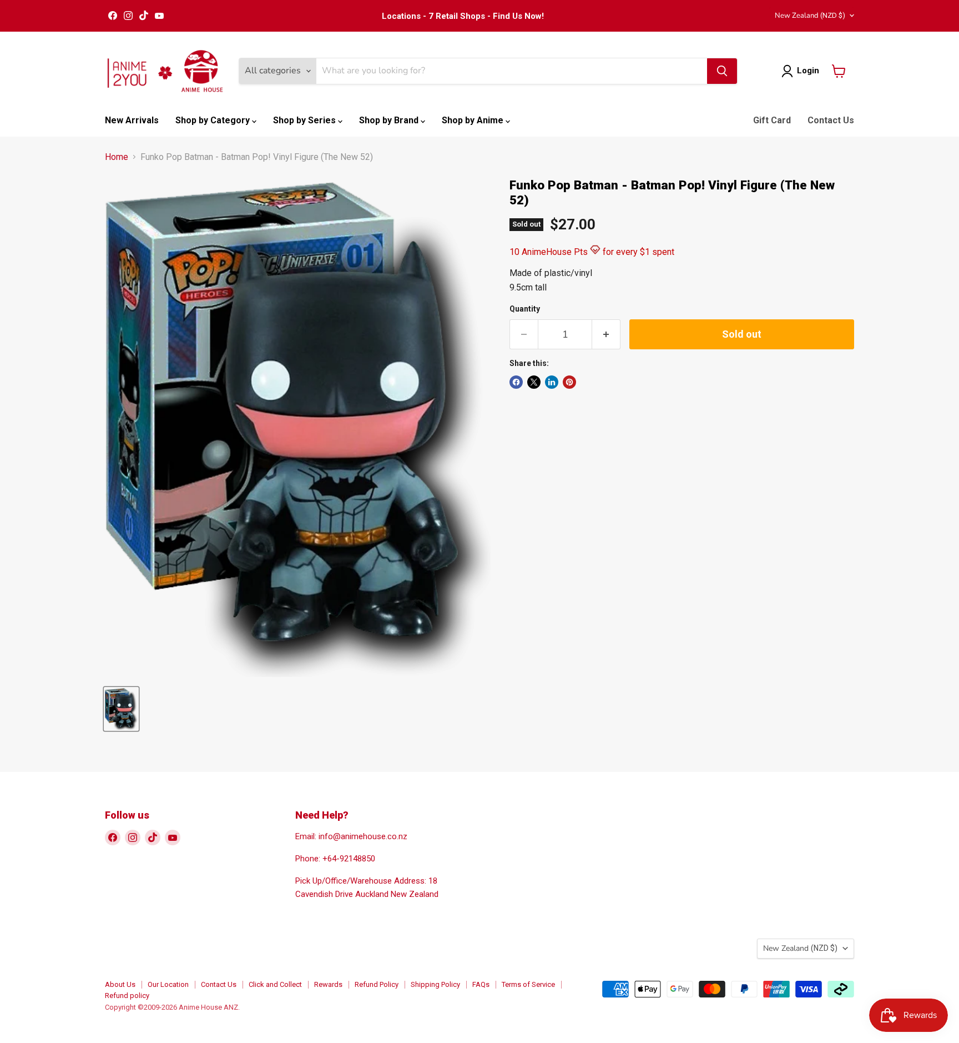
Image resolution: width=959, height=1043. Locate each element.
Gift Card (772, 120)
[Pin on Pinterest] (569, 382)
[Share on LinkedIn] (551, 382)
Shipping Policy (435, 984)
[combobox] (511, 71)
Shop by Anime (474, 120)
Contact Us (830, 120)
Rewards (328, 984)
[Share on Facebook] (516, 382)
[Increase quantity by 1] (606, 334)
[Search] (722, 71)
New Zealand (810, 16)
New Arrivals (132, 120)
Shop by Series (305, 120)
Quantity (524, 308)
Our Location (168, 984)
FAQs (480, 984)
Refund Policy (376, 984)
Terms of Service (528, 984)
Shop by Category (213, 120)
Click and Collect (275, 984)
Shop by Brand (390, 120)
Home (116, 157)
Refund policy (127, 995)
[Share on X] (534, 382)
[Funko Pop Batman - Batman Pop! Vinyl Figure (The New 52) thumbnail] (121, 709)
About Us (120, 984)
